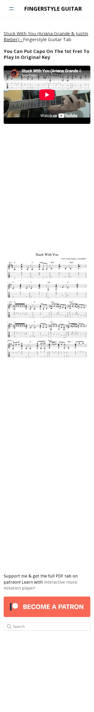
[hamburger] (11, 9)
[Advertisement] (47, 175)
